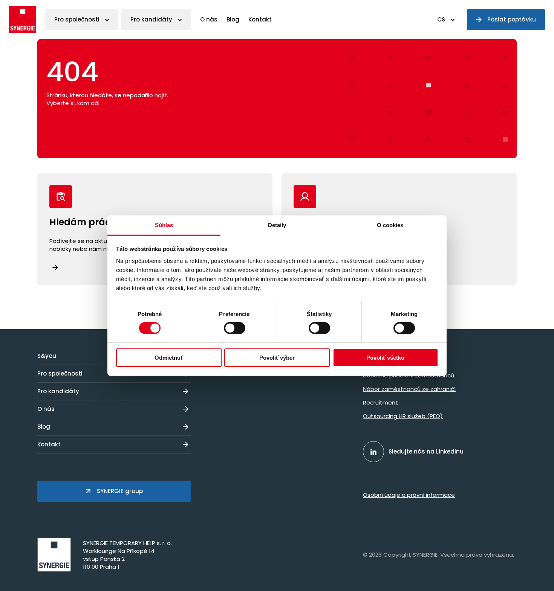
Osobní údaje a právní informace (409, 495)
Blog (232, 19)
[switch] (234, 328)
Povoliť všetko (385, 357)
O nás (208, 19)
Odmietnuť (169, 357)
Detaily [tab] (277, 224)
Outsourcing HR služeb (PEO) (403, 416)
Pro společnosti (76, 19)
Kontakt (260, 19)
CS (441, 19)
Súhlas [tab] (164, 224)
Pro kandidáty (151, 19)
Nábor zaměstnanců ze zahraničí (409, 389)
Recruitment (380, 402)
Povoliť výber (277, 357)
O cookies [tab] (390, 224)
